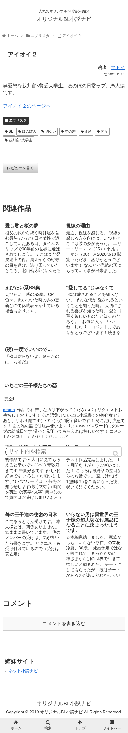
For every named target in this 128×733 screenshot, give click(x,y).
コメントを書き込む (64, 623)
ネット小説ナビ (23, 670)
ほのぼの (29, 131)
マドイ (118, 67)
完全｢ (9, 399)
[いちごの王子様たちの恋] (94, 358)
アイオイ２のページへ (27, 105)
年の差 (70, 131)
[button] (116, 453)
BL (11, 131)
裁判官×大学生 (20, 140)
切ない (50, 131)
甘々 (104, 131)
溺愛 (88, 131)
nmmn (9, 409)
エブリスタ (18, 120)
